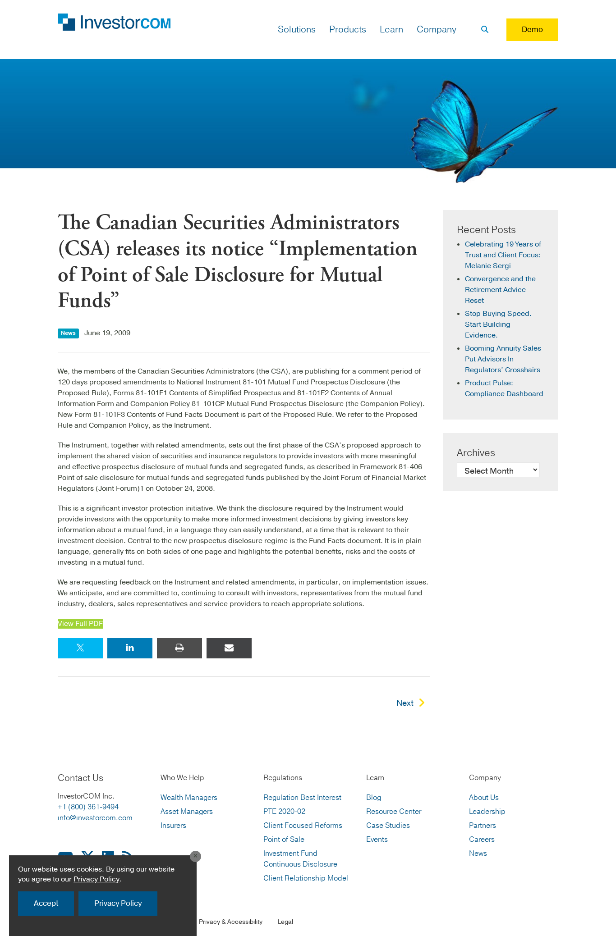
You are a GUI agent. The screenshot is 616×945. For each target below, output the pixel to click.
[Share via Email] (229, 648)
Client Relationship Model (305, 878)
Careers (482, 840)
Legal (285, 922)
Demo (532, 29)
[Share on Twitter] (80, 648)
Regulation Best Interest (302, 798)
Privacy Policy (97, 879)
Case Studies (388, 826)
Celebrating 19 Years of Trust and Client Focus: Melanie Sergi (503, 255)
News (478, 853)
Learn (391, 29)
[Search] (484, 30)
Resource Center (393, 812)
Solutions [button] (297, 29)
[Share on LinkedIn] (129, 648)
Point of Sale (283, 840)
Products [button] (347, 29)
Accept (46, 903)
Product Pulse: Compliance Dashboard (504, 388)
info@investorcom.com (95, 818)
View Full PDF (80, 624)
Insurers (173, 826)
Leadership (487, 812)
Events (377, 840)
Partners (482, 826)
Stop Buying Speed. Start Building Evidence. (498, 324)
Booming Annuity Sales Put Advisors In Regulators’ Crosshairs (503, 359)
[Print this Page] (179, 648)
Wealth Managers (189, 798)
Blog (373, 798)
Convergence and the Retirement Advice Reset (500, 290)
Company (436, 29)
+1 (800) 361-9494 (88, 807)
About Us (484, 798)
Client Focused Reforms (302, 826)
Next (405, 703)
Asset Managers (187, 812)
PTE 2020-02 (284, 812)
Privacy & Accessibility (230, 922)
